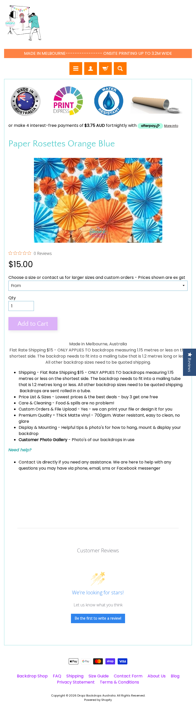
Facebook (127, 468)
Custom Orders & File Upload (48, 409)
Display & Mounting (38, 427)
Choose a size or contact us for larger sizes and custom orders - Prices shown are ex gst (96, 277)
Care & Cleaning (35, 403)
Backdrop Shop (32, 676)
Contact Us (30, 462)
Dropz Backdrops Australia (96, 695)
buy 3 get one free (139, 397)
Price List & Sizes (35, 397)
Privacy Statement (76, 682)
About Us (157, 676)
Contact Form (128, 676)
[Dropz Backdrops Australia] (23, 23)
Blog (175, 676)
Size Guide (99, 676)
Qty (12, 298)
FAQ (57, 676)
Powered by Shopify (98, 700)
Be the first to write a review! (98, 618)
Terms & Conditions (119, 682)
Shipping (27, 372)
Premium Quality (35, 415)
